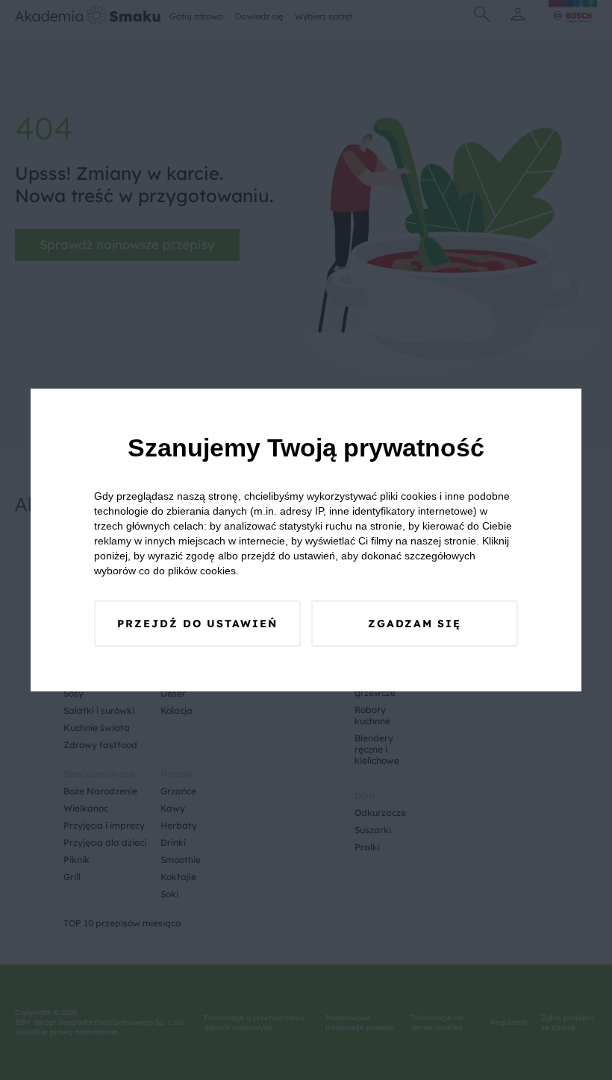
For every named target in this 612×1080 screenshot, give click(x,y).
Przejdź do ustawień (197, 623)
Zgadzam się (414, 623)
